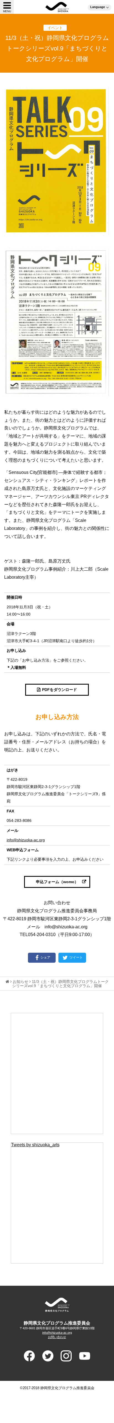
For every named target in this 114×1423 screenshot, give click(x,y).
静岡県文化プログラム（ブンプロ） (57, 7)
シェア (45, 957)
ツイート (76, 957)
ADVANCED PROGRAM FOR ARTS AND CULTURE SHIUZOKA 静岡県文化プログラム (57, 1305)
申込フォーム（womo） (57, 882)
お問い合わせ (57, 1337)
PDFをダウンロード (59, 689)
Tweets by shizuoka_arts (35, 1144)
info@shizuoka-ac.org (26, 840)
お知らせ (20, 981)
